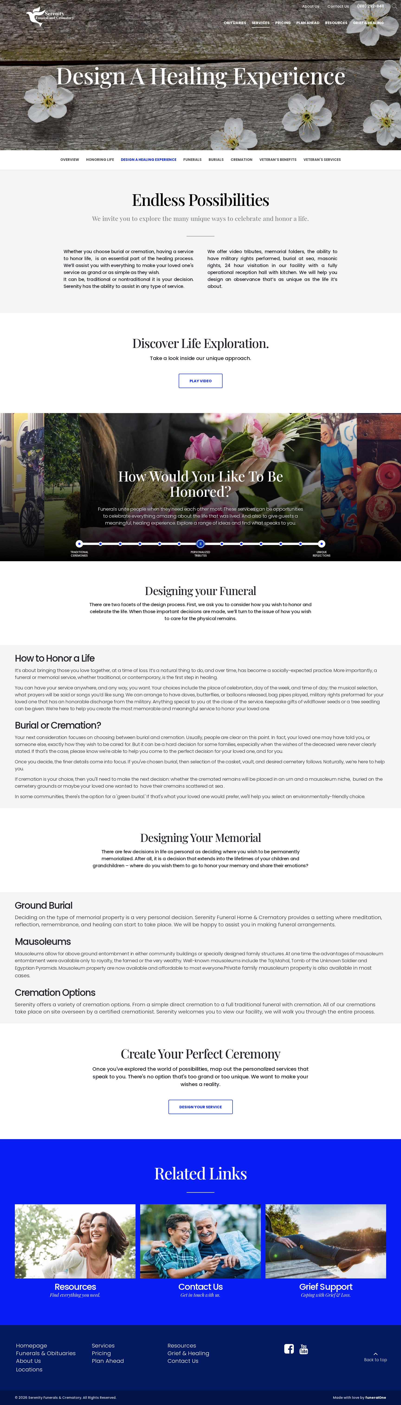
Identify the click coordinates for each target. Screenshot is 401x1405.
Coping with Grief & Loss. (326, 1295)
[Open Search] (394, 6)
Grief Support (325, 1287)
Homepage (31, 1345)
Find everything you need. (75, 1295)
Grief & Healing (188, 1353)
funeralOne (375, 1397)
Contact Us (200, 1287)
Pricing (101, 1353)
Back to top (375, 1360)
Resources (75, 1287)
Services (103, 1345)
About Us (28, 1361)
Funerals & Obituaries (46, 1353)
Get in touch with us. (200, 1295)
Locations (29, 1369)
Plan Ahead (108, 1361)
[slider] (200, 543)
